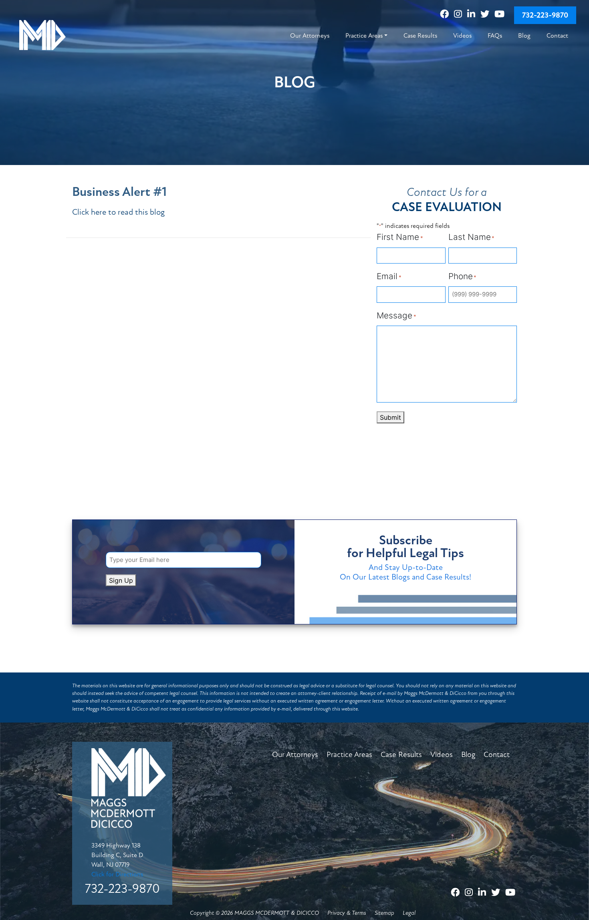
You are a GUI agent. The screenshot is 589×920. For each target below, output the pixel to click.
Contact (497, 754)
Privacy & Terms (346, 913)
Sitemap (384, 913)
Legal (409, 913)
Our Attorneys (295, 754)
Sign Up (121, 580)
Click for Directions (117, 874)
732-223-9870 (545, 15)
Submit (390, 417)
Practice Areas (349, 754)
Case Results (401, 754)
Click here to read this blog (118, 212)
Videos (441, 754)
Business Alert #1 (119, 191)
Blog (468, 754)
